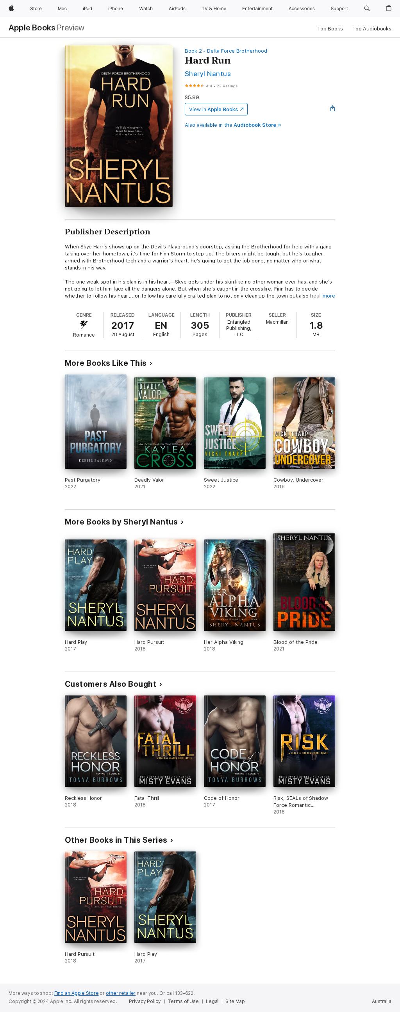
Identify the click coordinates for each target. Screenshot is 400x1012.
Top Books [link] (330, 29)
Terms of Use (183, 1001)
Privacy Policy (145, 1001)
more (329, 296)
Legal (212, 1001)
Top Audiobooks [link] (371, 29)
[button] (367, 8)
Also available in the (230, 125)
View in (213, 109)
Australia (381, 1001)
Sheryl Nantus (208, 73)
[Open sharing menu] (333, 109)
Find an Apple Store (76, 993)
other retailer (121, 993)
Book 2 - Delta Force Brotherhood (226, 51)
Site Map (235, 1001)
